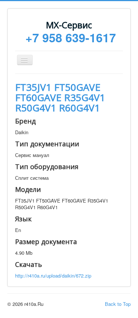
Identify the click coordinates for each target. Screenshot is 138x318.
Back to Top (118, 303)
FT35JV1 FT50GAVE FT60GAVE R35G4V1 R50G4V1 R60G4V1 (60, 97)
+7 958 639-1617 (70, 37)
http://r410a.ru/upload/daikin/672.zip (53, 275)
